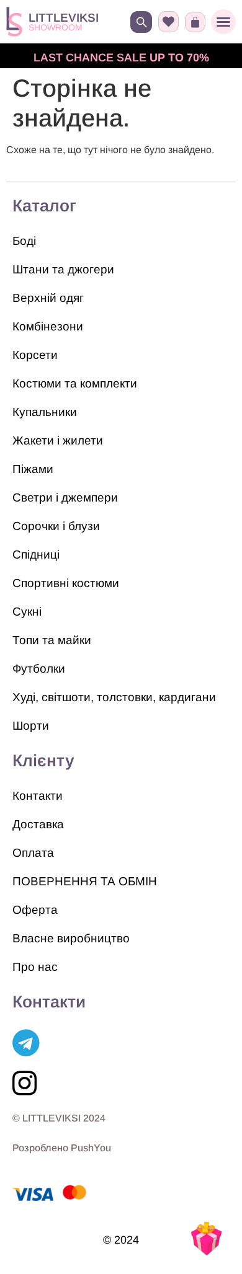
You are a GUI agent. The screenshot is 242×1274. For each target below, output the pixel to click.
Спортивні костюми (65, 583)
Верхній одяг (48, 297)
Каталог (44, 206)
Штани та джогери (63, 269)
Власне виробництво (71, 938)
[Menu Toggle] (223, 21)
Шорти (30, 725)
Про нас (35, 966)
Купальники (44, 411)
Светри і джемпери (65, 497)
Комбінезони (47, 326)
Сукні (27, 611)
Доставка (38, 824)
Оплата (33, 852)
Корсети (35, 354)
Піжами (32, 469)
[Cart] (195, 22)
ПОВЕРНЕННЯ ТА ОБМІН (84, 881)
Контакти (37, 795)
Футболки (38, 668)
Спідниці (36, 554)
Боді (24, 240)
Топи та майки (51, 640)
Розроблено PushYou (61, 1148)
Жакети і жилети (57, 440)
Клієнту (43, 760)
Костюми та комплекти (74, 383)
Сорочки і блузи (56, 526)
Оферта (35, 909)
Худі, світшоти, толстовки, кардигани (114, 697)
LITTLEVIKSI (64, 17)
